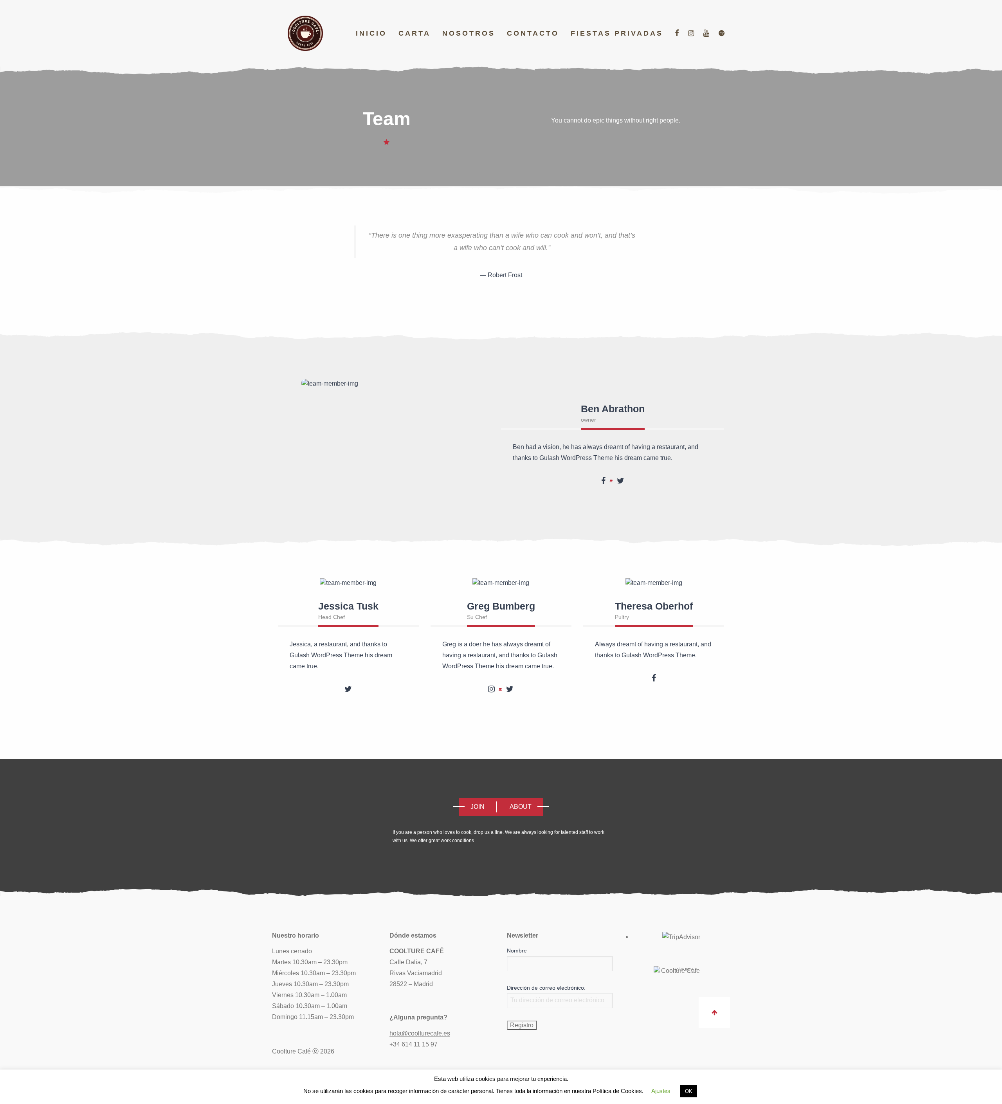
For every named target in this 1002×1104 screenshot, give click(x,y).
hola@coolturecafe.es (419, 1033)
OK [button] (688, 1091)
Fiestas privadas (617, 33)
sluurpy (685, 969)
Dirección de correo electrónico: (546, 988)
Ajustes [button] (660, 1091)
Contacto (533, 33)
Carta (414, 33)
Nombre (517, 950)
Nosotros (468, 33)
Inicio (371, 33)
